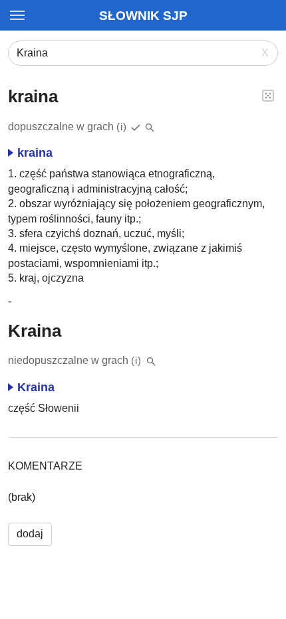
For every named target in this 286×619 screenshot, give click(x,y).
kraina (35, 152)
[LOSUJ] (268, 95)
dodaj (30, 533)
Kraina (36, 387)
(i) (121, 126)
